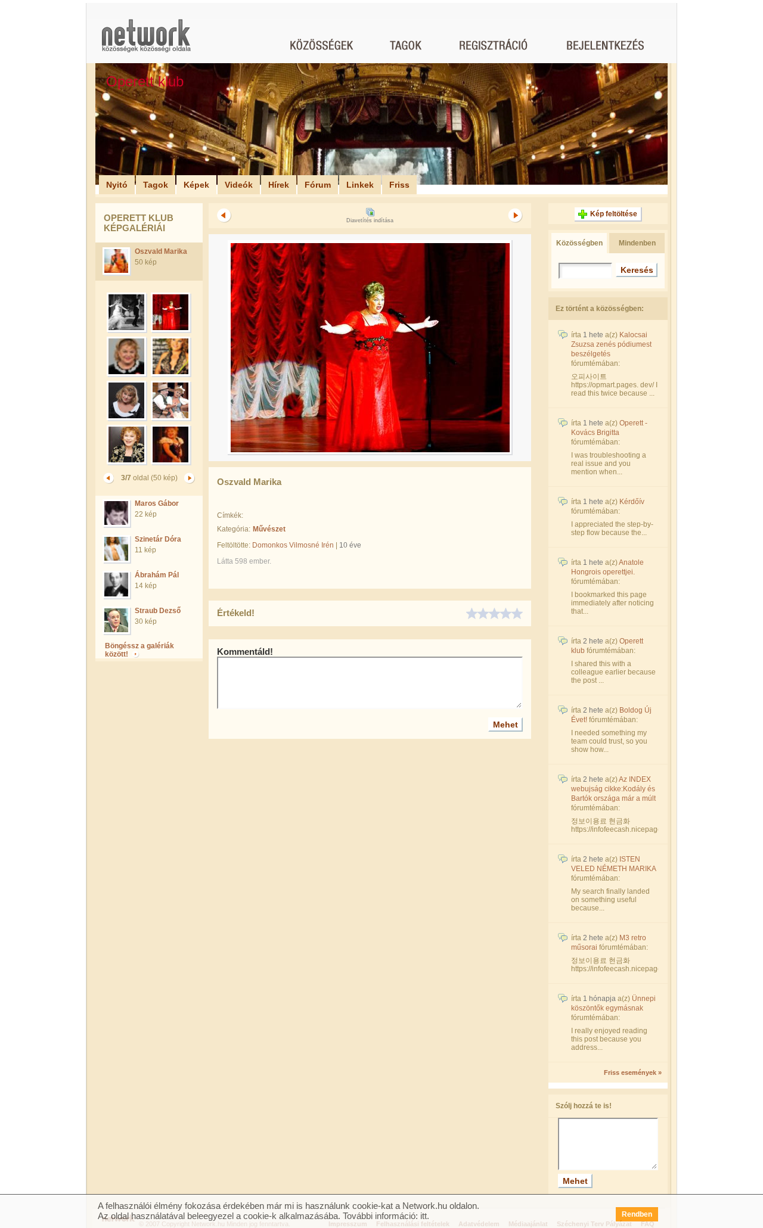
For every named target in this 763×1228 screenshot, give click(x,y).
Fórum (318, 184)
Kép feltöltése (613, 214)
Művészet (269, 529)
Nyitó (117, 184)
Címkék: (230, 515)
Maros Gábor (157, 503)
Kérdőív (631, 502)
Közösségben (579, 243)
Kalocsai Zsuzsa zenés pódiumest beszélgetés (611, 344)
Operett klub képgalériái (138, 223)
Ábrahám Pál (157, 575)
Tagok (155, 184)
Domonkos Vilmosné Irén (293, 545)
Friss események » (633, 1072)
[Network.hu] (146, 41)
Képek (196, 184)
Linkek (360, 184)
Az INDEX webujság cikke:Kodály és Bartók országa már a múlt (613, 789)
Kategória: (233, 529)
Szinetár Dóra (158, 539)
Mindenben (637, 243)
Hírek (278, 184)
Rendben (637, 1214)
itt (423, 1216)
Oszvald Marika (161, 251)
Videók (239, 184)
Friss (399, 184)
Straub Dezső (158, 611)
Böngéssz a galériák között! (139, 650)
